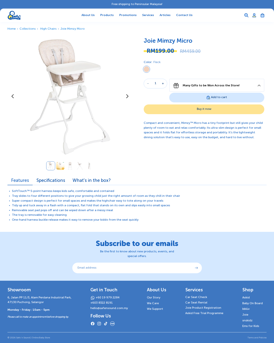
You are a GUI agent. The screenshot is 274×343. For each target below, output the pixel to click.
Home (11, 28)
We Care (153, 303)
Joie (245, 314)
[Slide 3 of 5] (70, 166)
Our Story (153, 297)
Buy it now (204, 109)
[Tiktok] (105, 323)
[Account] (254, 15)
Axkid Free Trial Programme (204, 313)
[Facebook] (92, 323)
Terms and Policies (257, 338)
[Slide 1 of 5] (51, 166)
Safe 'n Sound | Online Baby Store (33, 338)
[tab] (20, 181)
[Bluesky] (112, 323)
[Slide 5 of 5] (89, 166)
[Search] (246, 15)
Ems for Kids (250, 326)
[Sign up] (196, 268)
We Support (155, 309)
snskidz (247, 320)
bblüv (246, 309)
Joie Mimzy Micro (72, 28)
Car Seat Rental (196, 302)
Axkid (246, 297)
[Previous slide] (11, 97)
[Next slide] (128, 97)
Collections (28, 28)
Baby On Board (252, 303)
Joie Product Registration (203, 307)
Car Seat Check (196, 297)
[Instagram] (99, 323)
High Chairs (48, 28)
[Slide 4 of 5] (80, 166)
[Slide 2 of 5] (60, 166)
